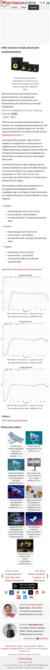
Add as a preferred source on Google (27, 586)
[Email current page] (31, 597)
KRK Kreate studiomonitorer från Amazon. (24, 269)
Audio (13, 117)
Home (14, 7)
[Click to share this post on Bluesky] (24, 592)
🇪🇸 (16, 113)
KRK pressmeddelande (17, 420)
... (47, 7)
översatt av (18, 110)
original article (36, 604)
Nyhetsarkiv (5, 648)
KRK (4, 420)
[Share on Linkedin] (25, 597)
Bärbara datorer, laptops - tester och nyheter (21, 646)
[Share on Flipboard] (18, 597)
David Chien (25, 607)
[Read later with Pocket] (43, 592)
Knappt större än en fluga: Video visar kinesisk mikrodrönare (14, 577)
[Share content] (6, 592)
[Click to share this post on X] (30, 592)
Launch (6, 117)
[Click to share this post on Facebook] (11, 592)
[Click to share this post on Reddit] (37, 592)
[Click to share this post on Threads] (18, 592)
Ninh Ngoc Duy (36, 624)
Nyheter (33, 7)
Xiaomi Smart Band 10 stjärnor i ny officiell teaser (36, 577)
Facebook (43, 638)
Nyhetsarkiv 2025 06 (18, 648)
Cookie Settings (25, 658)
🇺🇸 (13, 113)
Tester (23, 7)
